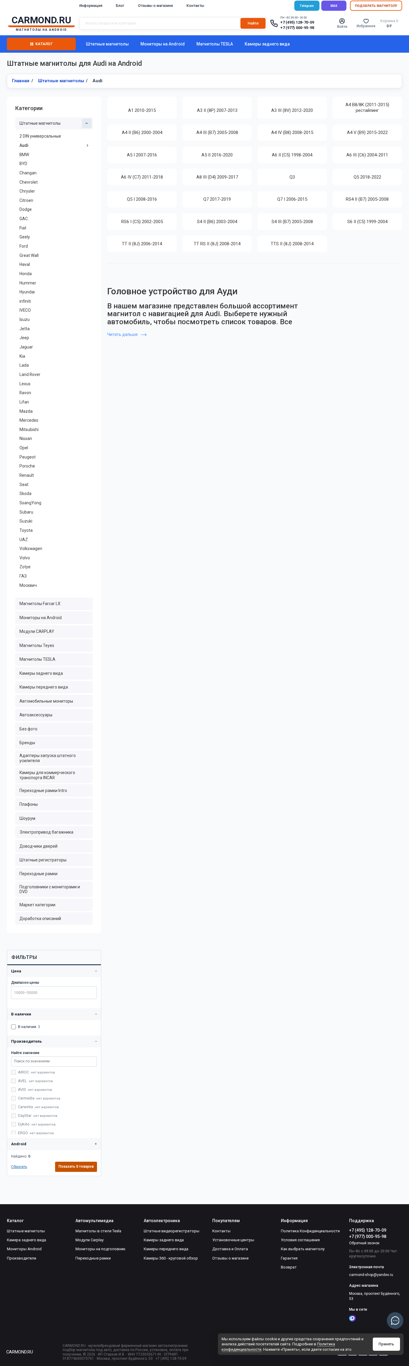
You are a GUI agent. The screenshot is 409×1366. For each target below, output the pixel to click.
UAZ (23, 539)
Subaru (26, 512)
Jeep (24, 337)
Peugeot (27, 457)
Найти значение (25, 1053)
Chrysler (27, 191)
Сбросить (19, 1167)
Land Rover (29, 374)
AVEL (35, 1081)
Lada (24, 365)
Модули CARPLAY (36, 631)
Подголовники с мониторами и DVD (49, 889)
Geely (24, 236)
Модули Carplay (89, 1240)
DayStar (37, 1115)
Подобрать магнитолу (376, 6)
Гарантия (289, 1258)
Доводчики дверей (38, 846)
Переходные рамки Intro (43, 790)
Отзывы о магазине (155, 6)
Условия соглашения (300, 1240)
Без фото (28, 729)
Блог (120, 6)
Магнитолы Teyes (36, 645)
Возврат (289, 1267)
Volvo (24, 557)
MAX (334, 5)
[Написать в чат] (395, 1320)
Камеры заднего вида (267, 44)
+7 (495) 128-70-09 (297, 22)
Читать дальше (123, 334)
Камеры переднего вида (43, 687)
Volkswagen (30, 548)
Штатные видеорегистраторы (171, 1231)
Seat (23, 484)
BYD (23, 163)
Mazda (26, 411)
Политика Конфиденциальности (310, 1231)
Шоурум (27, 818)
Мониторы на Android (162, 44)
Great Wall (29, 255)
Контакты (195, 6)
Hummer (27, 283)
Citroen (26, 200)
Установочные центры (233, 1240)
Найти (253, 23)
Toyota (26, 530)
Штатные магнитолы (107, 44)
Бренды (27, 742)
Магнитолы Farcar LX (39, 603)
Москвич (28, 585)
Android (18, 1144)
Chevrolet (28, 182)
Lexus (25, 383)
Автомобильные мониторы (46, 701)
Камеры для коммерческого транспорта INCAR (47, 775)
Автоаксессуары (35, 714)
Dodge (25, 209)
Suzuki (25, 521)
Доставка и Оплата (230, 1249)
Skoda (25, 493)
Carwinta (38, 1107)
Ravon (25, 392)
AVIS (35, 1089)
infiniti (25, 301)
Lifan (24, 402)
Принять (386, 1344)
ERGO (36, 1133)
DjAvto (37, 1124)
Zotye (25, 566)
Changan (28, 172)
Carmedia (39, 1098)
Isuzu (24, 319)
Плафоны (28, 804)
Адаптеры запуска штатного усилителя (47, 758)
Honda (25, 273)
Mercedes (28, 420)
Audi (23, 145)
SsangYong (30, 502)
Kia (22, 356)
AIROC (36, 1072)
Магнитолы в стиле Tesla (98, 1231)
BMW (24, 154)
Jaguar (26, 347)
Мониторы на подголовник (100, 1249)
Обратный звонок (364, 1243)
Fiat (22, 228)
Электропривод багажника (46, 832)
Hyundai (27, 292)
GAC (23, 218)
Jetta (24, 328)
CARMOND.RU (19, 1352)
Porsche (27, 466)
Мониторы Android (24, 1249)
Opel (23, 447)
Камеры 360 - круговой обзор (171, 1258)
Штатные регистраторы (42, 860)
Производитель (26, 1041)
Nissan (25, 438)
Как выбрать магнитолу (303, 1249)
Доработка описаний (40, 918)
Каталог (44, 44)
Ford (23, 246)
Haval (24, 264)
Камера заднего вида (26, 1240)
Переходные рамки (38, 873)
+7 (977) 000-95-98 (297, 28)
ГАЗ (23, 576)
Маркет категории (37, 904)
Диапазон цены (25, 982)
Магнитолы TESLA (214, 44)
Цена (16, 971)
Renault (26, 475)
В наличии (21, 1014)
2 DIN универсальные (40, 136)
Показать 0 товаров (76, 1166)
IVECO (25, 310)
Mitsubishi (29, 429)
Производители (21, 1258)
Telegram (307, 5)
